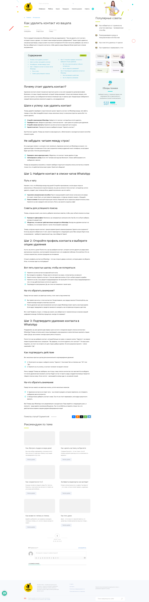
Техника (115, 62)
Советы (87, 9)
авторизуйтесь (82, 548)
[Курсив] (38, 558)
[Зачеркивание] (43, 558)
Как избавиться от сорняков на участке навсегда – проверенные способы (111, 27)
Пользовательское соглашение (77, 591)
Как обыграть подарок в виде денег (39, 448)
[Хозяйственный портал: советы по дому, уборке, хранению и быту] (28, 7)
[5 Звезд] (55, 416)
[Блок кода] (51, 558)
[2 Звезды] (52, 416)
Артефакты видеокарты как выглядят (74, 482)
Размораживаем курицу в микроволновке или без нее (109, 36)
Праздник (66, 9)
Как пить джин (66, 516)
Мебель (50, 9)
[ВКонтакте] (74, 416)
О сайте (71, 584)
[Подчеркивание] (40, 558)
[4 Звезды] (54, 416)
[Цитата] (49, 558)
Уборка (99, 70)
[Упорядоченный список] (45, 558)
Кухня (58, 9)
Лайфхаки (42, 9)
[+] (58, 557)
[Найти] (73, 4)
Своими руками (77, 9)
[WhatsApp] (85, 416)
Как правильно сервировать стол (111, 48)
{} (55, 557)
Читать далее (31, 459)
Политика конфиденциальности (77, 589)
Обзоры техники (110, 88)
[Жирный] (36, 558)
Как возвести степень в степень (37, 516)
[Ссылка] (53, 558)
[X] (81, 416)
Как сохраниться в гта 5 (34, 482)
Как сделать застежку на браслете (73, 448)
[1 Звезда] (51, 416)
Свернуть (83, 55)
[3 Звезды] (53, 416)
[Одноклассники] (77, 416)
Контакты (72, 586)
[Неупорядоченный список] (47, 558)
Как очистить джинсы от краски (111, 43)
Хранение (116, 70)
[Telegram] (89, 416)
